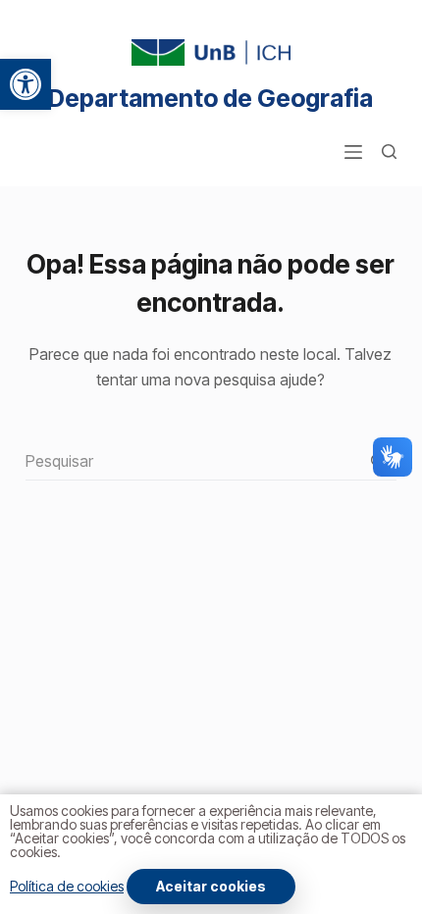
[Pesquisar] (389, 151)
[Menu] (353, 152)
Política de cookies (67, 886)
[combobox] (192, 461)
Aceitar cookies (211, 886)
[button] (25, 84)
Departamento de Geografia (210, 98)
